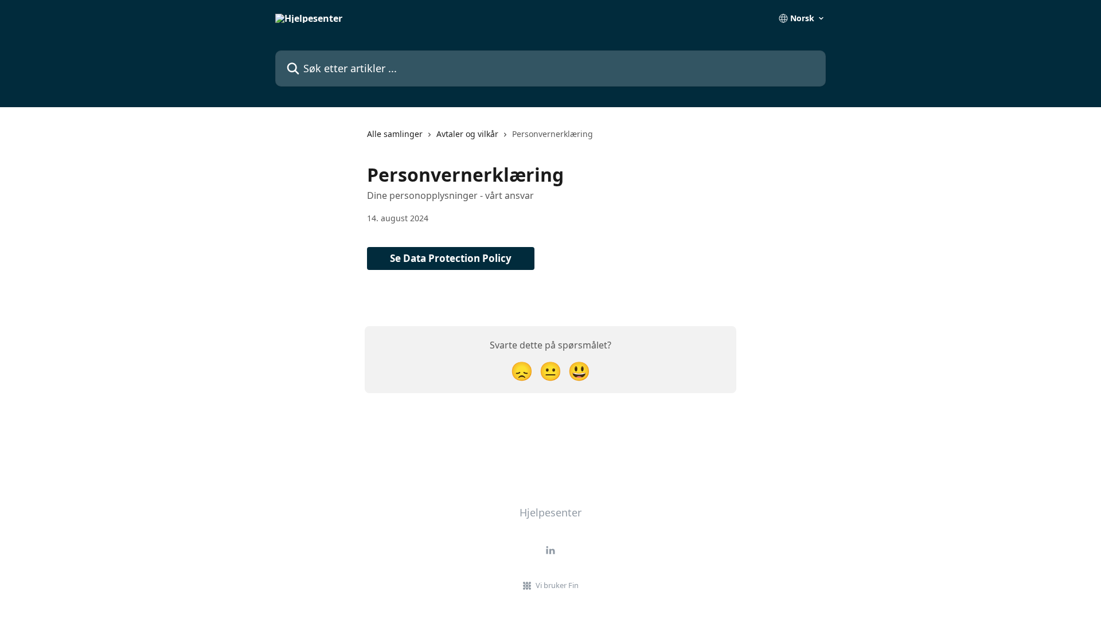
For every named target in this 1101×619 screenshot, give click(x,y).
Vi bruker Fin (557, 585)
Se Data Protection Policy (451, 258)
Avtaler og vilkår (467, 133)
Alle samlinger (395, 133)
